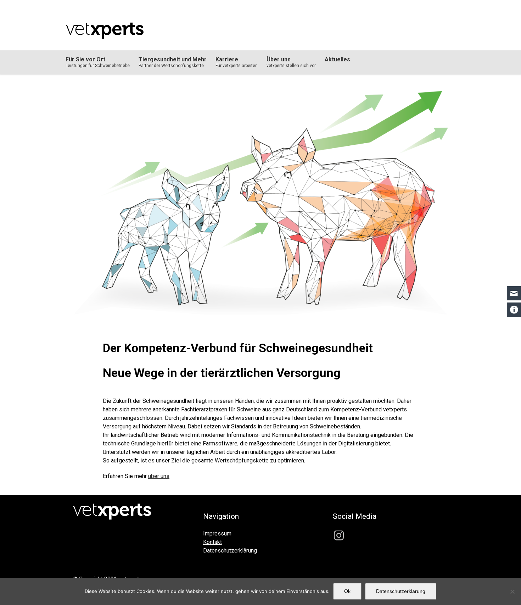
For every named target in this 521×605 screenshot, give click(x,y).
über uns (158, 476)
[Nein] (512, 591)
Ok (347, 591)
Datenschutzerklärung (400, 591)
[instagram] (339, 535)
